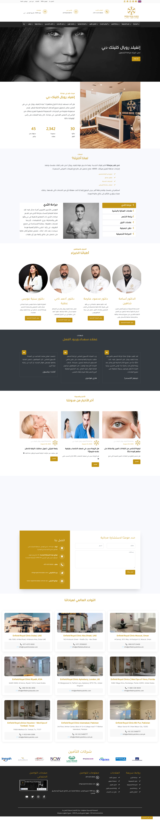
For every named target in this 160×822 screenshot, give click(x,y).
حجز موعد (136, 58)
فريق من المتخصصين (105, 174)
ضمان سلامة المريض (105, 185)
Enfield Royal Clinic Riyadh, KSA (27, 679)
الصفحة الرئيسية (92, 810)
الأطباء (37, 1)
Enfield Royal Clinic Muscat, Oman (133, 635)
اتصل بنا (51, 1)
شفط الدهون (112, 781)
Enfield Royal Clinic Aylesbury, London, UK (80, 679)
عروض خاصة (24, 1)
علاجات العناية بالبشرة (122, 211)
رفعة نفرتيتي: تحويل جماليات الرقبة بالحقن (41, 449)
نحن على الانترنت (147, 817)
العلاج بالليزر (133, 792)
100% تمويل (44, 1)
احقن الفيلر (113, 785)
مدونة (70, 810)
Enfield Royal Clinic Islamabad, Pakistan (80, 723)
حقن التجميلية (133, 781)
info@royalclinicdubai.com (40, 573)
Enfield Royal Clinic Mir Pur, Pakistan (133, 723)
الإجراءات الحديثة (107, 181)
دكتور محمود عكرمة (127, 299)
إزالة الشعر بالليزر (111, 788)
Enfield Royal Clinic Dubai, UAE (27, 635)
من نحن (31, 1)
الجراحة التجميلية (124, 234)
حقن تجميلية (126, 228)
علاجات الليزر (126, 223)
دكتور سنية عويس (64, 299)
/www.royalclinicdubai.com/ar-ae (37, 581)
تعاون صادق (108, 178)
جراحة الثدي (126, 205)
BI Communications (97, 813)
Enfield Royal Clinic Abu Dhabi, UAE (80, 635)
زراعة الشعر (127, 217)
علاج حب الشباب (111, 792)
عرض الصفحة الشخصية (127, 318)
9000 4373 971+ (48, 564)
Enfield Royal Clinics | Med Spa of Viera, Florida (133, 679)
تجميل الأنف (113, 778)
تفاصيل (54, 458)
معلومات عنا (82, 810)
